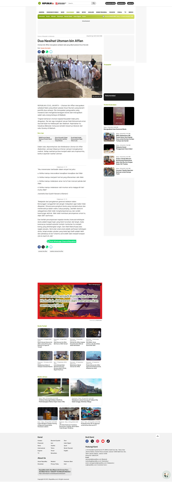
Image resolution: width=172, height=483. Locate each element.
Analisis (53, 445)
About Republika (42, 461)
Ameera (40, 440)
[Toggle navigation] (39, 3)
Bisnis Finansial (101, 12)
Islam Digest (77, 16)
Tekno (52, 448)
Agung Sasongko (46, 48)
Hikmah (53, 16)
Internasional (41, 448)
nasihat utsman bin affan (56, 251)
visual (119, 12)
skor (62, 12)
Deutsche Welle (110, 3)
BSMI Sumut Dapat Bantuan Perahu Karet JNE (45, 139)
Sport (65, 445)
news (84, 12)
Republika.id (121, 3)
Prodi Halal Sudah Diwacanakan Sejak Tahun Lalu (76, 139)
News (39, 445)
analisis (91, 12)
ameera (41, 12)
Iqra (52, 443)
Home (39, 36)
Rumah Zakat (68, 16)
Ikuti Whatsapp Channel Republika (63, 241)
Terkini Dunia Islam (110, 105)
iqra (77, 12)
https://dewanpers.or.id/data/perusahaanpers (52, 473)
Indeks (131, 12)
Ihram (84, 16)
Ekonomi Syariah (52, 12)
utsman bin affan (42, 251)
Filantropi (60, 16)
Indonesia (42, 16)
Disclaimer (41, 464)
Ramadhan (54, 453)
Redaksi (53, 461)
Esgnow (40, 450)
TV (125, 12)
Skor (65, 440)
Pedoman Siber (68, 461)
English (66, 450)
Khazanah (45, 36)
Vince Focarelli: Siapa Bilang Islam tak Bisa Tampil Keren (61, 139)
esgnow (112, 12)
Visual (52, 450)
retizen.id (130, 3)
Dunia (48, 16)
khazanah (70, 12)
